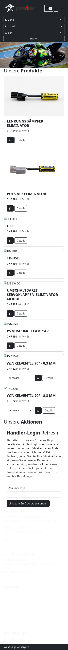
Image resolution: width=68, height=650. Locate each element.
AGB (6, 639)
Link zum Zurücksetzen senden (28, 503)
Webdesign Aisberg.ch (16, 647)
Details (21, 140)
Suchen (34, 38)
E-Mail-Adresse (16, 488)
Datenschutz (20, 639)
